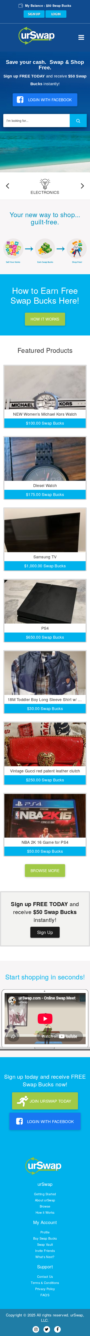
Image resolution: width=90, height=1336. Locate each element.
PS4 (45, 628)
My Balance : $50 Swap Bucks (48, 5)
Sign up (34, 14)
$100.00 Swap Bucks (45, 423)
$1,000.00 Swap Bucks (45, 565)
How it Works (45, 1212)
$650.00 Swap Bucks (45, 637)
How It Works (45, 319)
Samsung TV (45, 556)
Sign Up (45, 932)
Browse (45, 1206)
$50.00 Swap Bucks (45, 851)
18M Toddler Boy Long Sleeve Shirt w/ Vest (47, 699)
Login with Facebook (50, 99)
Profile (45, 1232)
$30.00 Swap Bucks (45, 708)
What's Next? (44, 1257)
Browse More (45, 870)
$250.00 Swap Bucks (45, 779)
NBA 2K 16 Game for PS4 (45, 842)
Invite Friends (45, 1250)
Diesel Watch (45, 485)
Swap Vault (45, 1244)
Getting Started (45, 1194)
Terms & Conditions (45, 1282)
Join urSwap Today (50, 1101)
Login (56, 14)
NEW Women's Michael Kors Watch (45, 414)
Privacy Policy (45, 1289)
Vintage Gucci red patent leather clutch (45, 770)
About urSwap (45, 1200)
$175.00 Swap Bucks (45, 494)
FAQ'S (44, 1295)
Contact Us (45, 1276)
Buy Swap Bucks (45, 1238)
